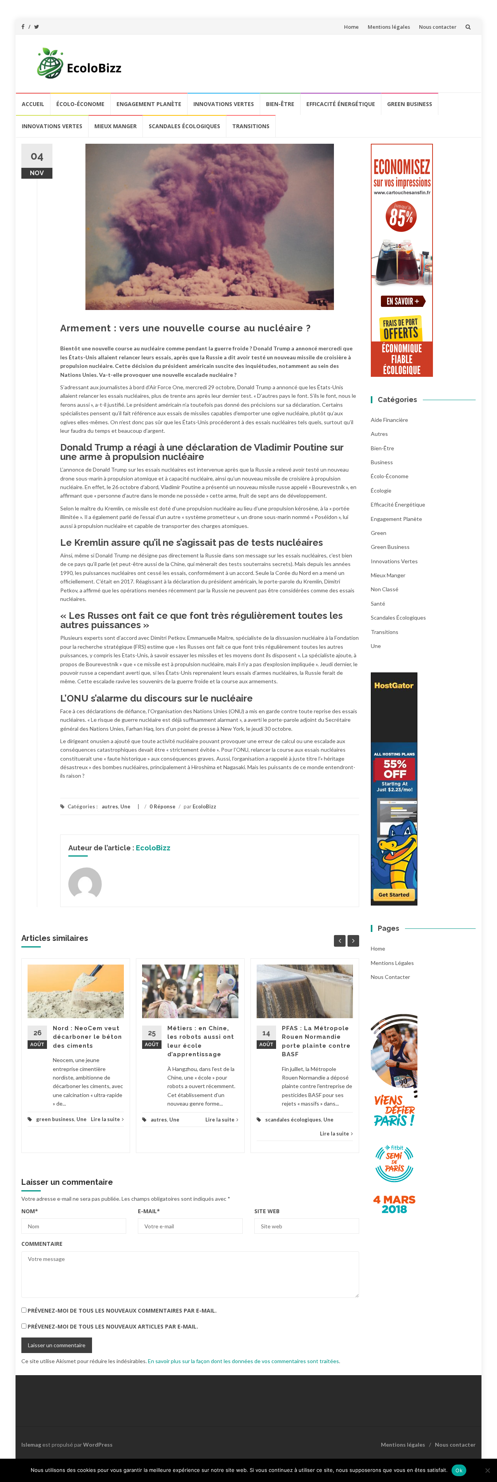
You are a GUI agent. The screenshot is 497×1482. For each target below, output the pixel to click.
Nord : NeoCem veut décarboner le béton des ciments (87, 1037)
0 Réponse (162, 806)
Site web (267, 1211)
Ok (458, 1470)
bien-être (280, 104)
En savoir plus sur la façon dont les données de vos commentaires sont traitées (243, 1361)
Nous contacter (438, 26)
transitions (250, 126)
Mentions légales (389, 26)
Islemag (31, 1444)
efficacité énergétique (340, 104)
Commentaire (42, 1243)
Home (351, 26)
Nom (29, 1211)
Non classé (384, 589)
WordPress (98, 1444)
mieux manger (115, 126)
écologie (381, 490)
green (378, 532)
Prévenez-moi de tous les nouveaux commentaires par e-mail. (122, 1310)
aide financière (389, 419)
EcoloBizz (204, 806)
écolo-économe (80, 104)
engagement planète (148, 104)
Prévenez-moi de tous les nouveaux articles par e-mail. (113, 1326)
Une (125, 806)
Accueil (33, 104)
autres (110, 806)
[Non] (487, 1470)
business (382, 462)
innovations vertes (223, 104)
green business (409, 104)
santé (378, 603)
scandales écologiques (184, 126)
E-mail (149, 1211)
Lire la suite (105, 1119)
